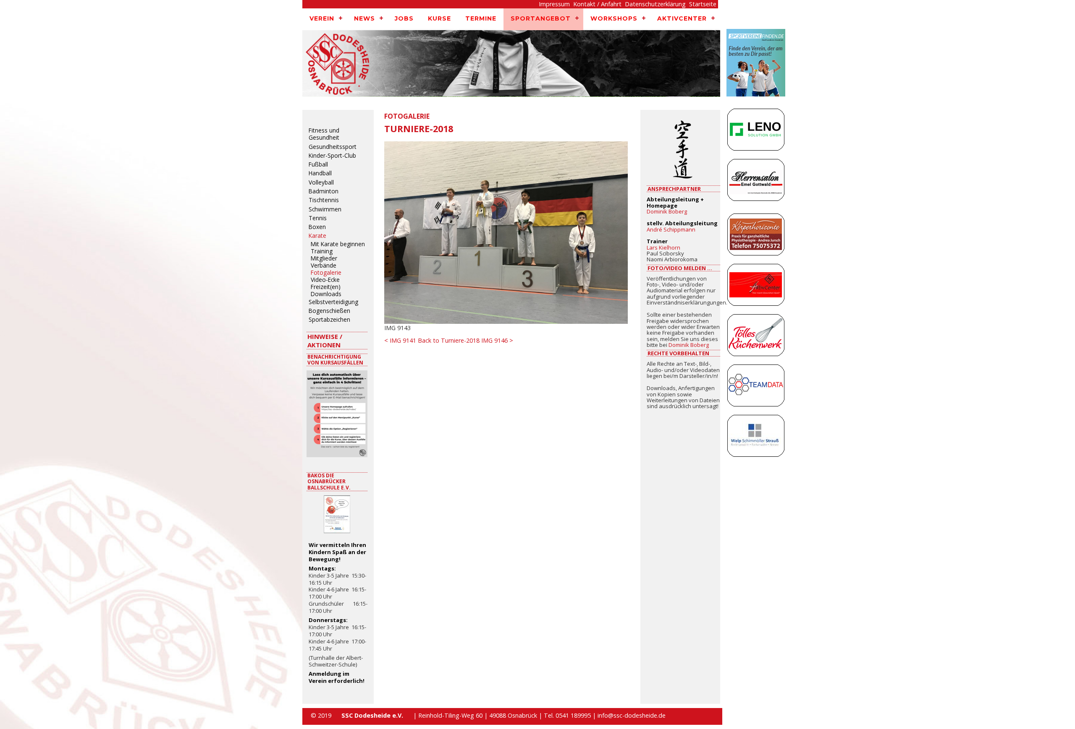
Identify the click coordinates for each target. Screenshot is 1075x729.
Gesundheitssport (333, 147)
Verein (321, 18)
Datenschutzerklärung (655, 4)
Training (322, 251)
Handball (320, 173)
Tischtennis (324, 200)
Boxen (317, 227)
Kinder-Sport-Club (332, 155)
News (364, 18)
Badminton (323, 191)
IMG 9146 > (497, 340)
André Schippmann (671, 229)
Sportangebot (541, 18)
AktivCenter (682, 18)
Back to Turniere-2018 (449, 340)
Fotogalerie (326, 273)
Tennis (318, 218)
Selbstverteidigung (333, 302)
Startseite (702, 4)
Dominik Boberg (667, 211)
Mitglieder (324, 258)
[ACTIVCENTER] (755, 287)
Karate (317, 236)
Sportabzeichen (329, 319)
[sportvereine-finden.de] (755, 66)
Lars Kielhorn (663, 247)
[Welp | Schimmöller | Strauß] (755, 438)
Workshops (613, 18)
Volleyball (321, 182)
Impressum (554, 4)
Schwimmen (325, 209)
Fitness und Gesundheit (324, 134)
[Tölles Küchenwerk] (755, 337)
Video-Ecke (325, 280)
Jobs (404, 18)
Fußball (318, 164)
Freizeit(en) (326, 287)
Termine (480, 18)
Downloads (326, 294)
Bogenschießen (329, 311)
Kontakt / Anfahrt (597, 4)
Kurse (439, 18)
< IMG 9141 (400, 340)
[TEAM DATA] (755, 387)
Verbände (323, 266)
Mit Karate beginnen (338, 244)
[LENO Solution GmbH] (755, 132)
